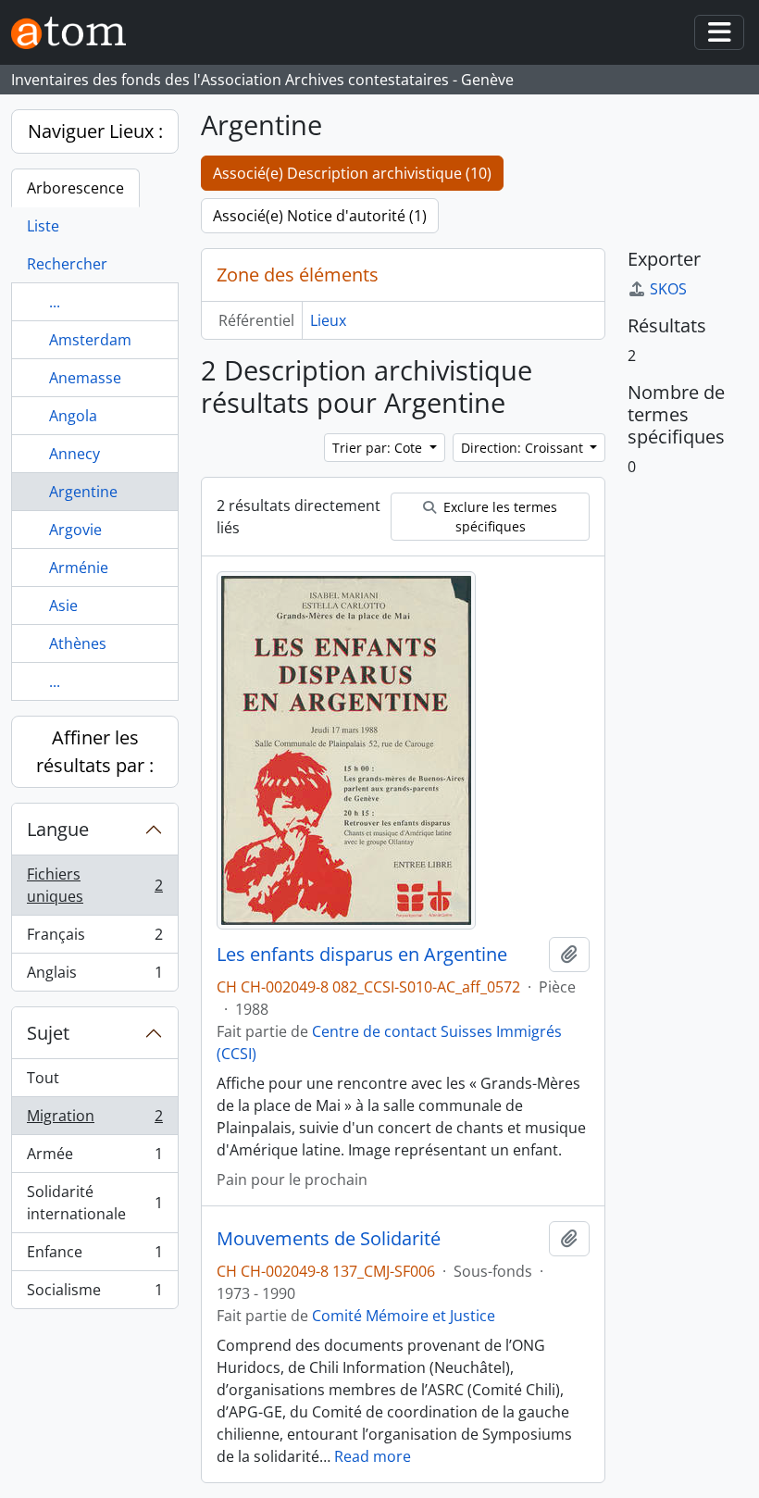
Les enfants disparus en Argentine (362, 954)
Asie (63, 605)
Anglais (94, 976)
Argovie (75, 529)
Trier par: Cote (379, 447)
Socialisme (94, 1294)
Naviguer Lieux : (95, 131)
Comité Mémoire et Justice (403, 1315)
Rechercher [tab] (67, 264)
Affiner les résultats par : (95, 751)
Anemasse (85, 378)
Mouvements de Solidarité (329, 1239)
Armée (94, 1158)
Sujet (48, 1032)
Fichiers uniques (94, 885)
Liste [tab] (43, 226)
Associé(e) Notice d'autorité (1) (320, 216)
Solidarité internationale (94, 1202)
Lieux (328, 320)
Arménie (78, 567)
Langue (58, 829)
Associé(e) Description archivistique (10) (352, 173)
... (54, 302)
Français (94, 939)
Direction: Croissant (524, 447)
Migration (94, 1120)
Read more (372, 1456)
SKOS (668, 289)
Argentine (83, 491)
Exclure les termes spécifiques (498, 516)
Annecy (74, 453)
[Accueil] (76, 32)
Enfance (94, 1256)
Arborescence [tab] (75, 188)
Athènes (77, 643)
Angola (73, 416)
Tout (43, 1077)
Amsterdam (90, 340)
